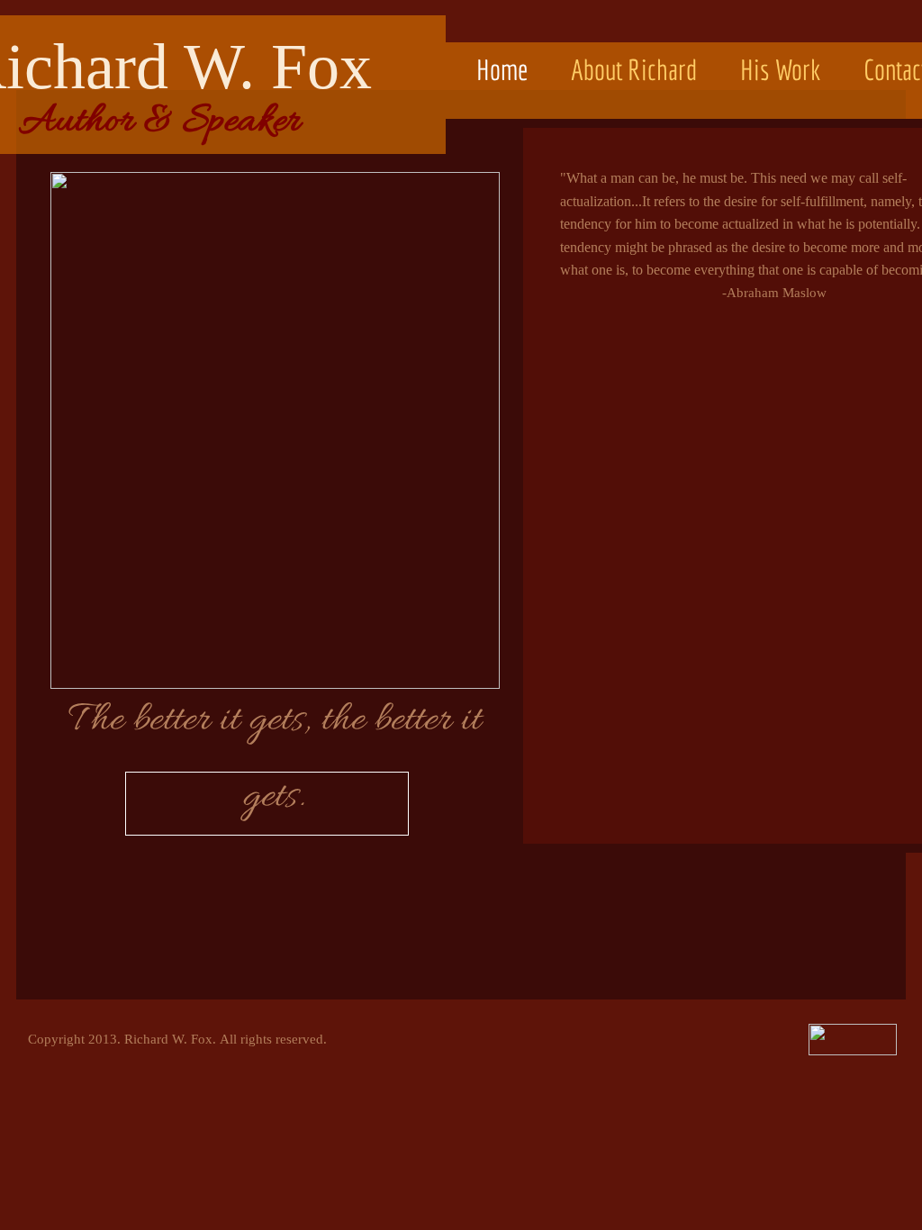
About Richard (634, 69)
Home (502, 69)
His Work (780, 69)
